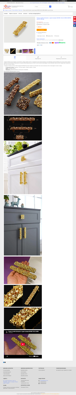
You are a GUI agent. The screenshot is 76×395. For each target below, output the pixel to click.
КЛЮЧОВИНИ (23, 372)
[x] (5, 362)
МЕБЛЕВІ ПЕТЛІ (24, 373)
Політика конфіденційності (35, 13)
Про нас (20, 13)
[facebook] (3, 362)
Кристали (20, 10)
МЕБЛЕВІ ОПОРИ (24, 375)
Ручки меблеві (15, 10)
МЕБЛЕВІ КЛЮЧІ (24, 370)
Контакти (25, 13)
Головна (6, 13)
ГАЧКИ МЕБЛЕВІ (6, 373)
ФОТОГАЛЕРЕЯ (42, 370)
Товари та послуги (13, 13)
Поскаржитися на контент (45, 393)
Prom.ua (43, 392)
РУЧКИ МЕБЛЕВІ (6, 370)
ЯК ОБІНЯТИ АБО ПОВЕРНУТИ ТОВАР (64, 370)
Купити (42, 29)
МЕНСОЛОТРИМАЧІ (7, 375)
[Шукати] (50, 7)
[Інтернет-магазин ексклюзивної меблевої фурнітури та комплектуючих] (7, 6)
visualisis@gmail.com (44, 380)
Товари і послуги (8, 10)
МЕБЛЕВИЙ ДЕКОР (7, 372)
